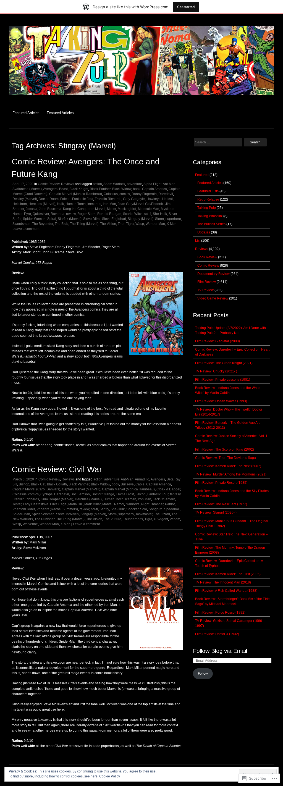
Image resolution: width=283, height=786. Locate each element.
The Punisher (44, 519)
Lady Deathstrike (35, 504)
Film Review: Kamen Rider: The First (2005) (228, 574)
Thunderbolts (133, 519)
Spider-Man (21, 514)
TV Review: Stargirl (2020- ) (216, 512)
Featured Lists (208, 191)
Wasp (139, 224)
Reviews (67, 184)
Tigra (130, 224)
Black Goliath (57, 484)
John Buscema (50, 209)
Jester (16, 504)
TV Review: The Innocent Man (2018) (223, 582)
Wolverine (30, 524)
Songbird (156, 509)
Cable (140, 484)
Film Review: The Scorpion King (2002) (224, 449)
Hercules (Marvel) (41, 204)
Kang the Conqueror (78, 209)
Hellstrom (19, 204)
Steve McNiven (67, 514)
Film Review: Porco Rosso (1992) (220, 612)
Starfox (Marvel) (70, 219)
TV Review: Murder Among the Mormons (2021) (230, 474)
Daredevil (165, 194)
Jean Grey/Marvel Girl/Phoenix (141, 204)
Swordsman (21, 224)
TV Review (205, 290)
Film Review (206, 282)
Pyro (27, 214)
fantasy (175, 494)
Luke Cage (58, 504)
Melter (111, 209)
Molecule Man (148, 209)
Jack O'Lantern (164, 499)
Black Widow (121, 189)
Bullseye (127, 484)
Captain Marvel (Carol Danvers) (36, 489)
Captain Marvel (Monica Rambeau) (75, 194)
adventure (134, 184)
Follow (203, 673)
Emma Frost (125, 494)
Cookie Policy (109, 776)
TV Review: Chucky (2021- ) (216, 371)
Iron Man (109, 204)
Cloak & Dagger (168, 489)
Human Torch (75, 204)
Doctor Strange (102, 494)
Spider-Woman (34, 219)
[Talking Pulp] (141, 97)
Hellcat (167, 199)
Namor (17, 214)
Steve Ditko (91, 219)
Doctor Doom (49, 199)
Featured (202, 175)
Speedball (172, 509)
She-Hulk (160, 214)
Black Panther (100, 189)
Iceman (130, 499)
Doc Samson (80, 494)
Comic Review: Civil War (57, 469)
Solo (143, 509)
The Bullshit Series (211, 224)
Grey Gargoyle (134, 199)
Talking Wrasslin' (209, 216)
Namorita (133, 504)
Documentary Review (213, 274)
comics (124, 194)
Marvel (100, 209)
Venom (175, 519)
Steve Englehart (114, 219)
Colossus (111, 194)
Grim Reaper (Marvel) (57, 499)
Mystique (167, 209)
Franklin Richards (108, 199)
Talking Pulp (206, 208)
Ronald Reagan (109, 214)
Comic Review (48, 184)
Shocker (132, 509)
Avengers (50, 189)
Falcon (65, 199)
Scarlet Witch (133, 214)
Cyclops (46, 494)
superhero (173, 219)
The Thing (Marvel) (84, 224)
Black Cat (38, 484)
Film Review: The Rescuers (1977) (221, 504)
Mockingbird (127, 209)
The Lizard (162, 514)
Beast (63, 189)
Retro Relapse (208, 199)
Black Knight (78, 189)
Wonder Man (155, 224)
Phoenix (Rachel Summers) (57, 509)
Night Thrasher (152, 504)
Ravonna (57, 214)
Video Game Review (212, 298)
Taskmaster (143, 514)
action (97, 184)
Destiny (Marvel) (24, 199)
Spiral (51, 219)
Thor (121, 224)
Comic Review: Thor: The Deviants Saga (225, 458)
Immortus (94, 204)
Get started (186, 7)
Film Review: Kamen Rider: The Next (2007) (228, 466)
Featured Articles (26, 113)
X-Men (172, 224)
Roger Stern (86, 214)
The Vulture (112, 519)
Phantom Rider (23, 509)
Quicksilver (41, 214)
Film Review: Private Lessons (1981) (222, 380)
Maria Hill (75, 504)
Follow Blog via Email (220, 651)
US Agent (161, 519)
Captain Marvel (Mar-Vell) (81, 489)
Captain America (154, 189)
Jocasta (31, 209)
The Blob (61, 224)
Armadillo (142, 479)
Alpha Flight (152, 184)
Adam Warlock (114, 184)
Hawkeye (153, 199)
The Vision (108, 224)
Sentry (104, 509)
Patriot (170, 504)
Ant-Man (169, 184)
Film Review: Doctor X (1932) (217, 634)
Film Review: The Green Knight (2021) (224, 363)
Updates (203, 232)
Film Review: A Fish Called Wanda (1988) (226, 591)
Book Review (207, 257)
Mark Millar (92, 504)
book (136, 189)
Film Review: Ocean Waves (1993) (221, 401)
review (71, 214)
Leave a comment (25, 229)
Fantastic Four (82, 199)
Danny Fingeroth (144, 194)
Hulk (60, 204)
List (197, 241)
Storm (159, 219)
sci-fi (147, 214)
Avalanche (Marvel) (27, 189)
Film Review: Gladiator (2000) (217, 341)
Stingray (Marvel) (140, 219)
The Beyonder (42, 224)
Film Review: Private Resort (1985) (221, 483)
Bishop (24, 484)
